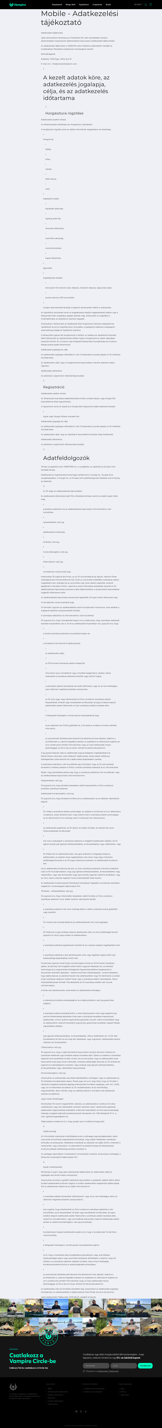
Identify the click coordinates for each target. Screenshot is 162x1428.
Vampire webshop (77, 1425)
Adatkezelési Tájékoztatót (108, 1371)
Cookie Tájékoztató (55, 1401)
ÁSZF (50, 1389)
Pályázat (51, 1398)
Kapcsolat (125, 1395)
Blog (122, 1389)
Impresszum (53, 1404)
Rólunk (123, 1392)
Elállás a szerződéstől (93, 1392)
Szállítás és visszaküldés (94, 1389)
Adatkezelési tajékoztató (58, 1392)
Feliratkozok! (145, 1366)
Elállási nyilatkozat (55, 1395)
